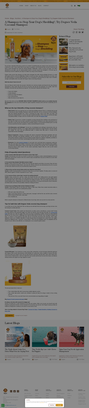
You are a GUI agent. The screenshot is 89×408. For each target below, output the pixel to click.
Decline (52, 405)
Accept (59, 405)
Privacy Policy (42, 402)
